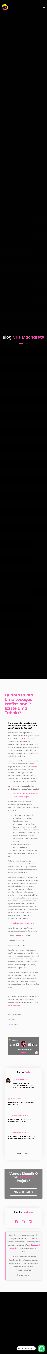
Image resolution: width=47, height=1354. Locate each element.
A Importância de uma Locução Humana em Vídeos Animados (21, 1137)
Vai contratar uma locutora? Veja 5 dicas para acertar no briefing (23, 1085)
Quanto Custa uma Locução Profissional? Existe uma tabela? (19, 704)
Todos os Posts (22, 1153)
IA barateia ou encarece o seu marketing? (21, 1103)
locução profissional (27, 738)
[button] (44, 7)
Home (21, 343)
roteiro (21, 936)
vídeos (32, 767)
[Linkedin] (30, 1221)
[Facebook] (16, 1221)
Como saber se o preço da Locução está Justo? (19, 1120)
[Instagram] (23, 1221)
